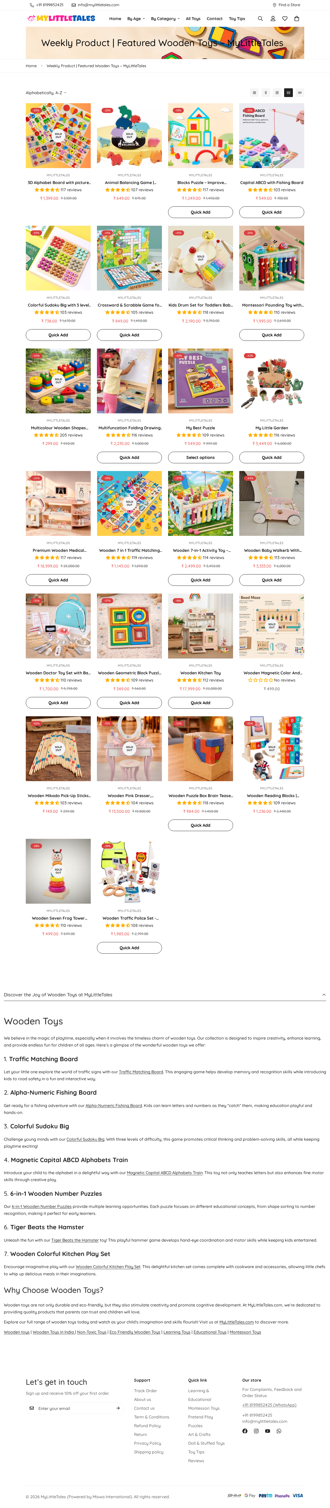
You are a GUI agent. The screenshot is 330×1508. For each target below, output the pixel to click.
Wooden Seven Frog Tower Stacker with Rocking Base (58, 918)
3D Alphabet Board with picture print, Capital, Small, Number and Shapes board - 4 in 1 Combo (58, 183)
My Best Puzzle (200, 427)
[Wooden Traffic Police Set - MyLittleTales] (129, 871)
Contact (215, 18)
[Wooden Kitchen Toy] (200, 626)
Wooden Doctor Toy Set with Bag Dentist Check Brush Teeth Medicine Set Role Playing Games (58, 673)
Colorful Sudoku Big (85, 1139)
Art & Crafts (199, 1434)
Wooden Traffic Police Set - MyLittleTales (129, 918)
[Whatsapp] (279, 1431)
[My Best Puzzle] (200, 380)
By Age (134, 18)
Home (115, 18)
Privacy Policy (147, 1443)
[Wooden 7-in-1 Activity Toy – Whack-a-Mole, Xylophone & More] (200, 503)
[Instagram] (256, 1431)
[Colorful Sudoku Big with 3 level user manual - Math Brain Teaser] (58, 258)
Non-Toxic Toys (91, 1332)
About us (142, 1399)
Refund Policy (147, 1425)
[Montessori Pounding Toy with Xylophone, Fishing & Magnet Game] (271, 258)
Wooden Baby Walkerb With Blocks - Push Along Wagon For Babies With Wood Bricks (271, 550)
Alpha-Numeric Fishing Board (114, 1105)
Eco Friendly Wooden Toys (135, 1332)
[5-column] (299, 92)
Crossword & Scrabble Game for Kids (129, 305)
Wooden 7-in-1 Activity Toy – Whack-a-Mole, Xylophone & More (200, 550)
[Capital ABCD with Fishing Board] (271, 135)
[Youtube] (267, 1431)
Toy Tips (237, 18)
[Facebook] (245, 1431)
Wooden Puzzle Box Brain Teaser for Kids (201, 796)
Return (140, 1434)
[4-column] (288, 92)
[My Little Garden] (271, 380)
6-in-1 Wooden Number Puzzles (42, 1206)
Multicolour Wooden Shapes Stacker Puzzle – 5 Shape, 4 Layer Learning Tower (58, 428)
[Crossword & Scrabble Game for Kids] (129, 258)
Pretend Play (200, 1416)
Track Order (145, 1390)
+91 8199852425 (257, 1415)
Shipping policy (148, 1451)
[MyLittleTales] (61, 18)
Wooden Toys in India (54, 1332)
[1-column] (254, 92)
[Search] (260, 18)
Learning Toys (177, 1332)
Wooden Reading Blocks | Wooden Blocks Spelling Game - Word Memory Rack (272, 796)
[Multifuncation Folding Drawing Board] (129, 380)
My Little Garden (271, 427)
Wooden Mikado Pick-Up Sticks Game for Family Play (58, 796)
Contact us (144, 1408)
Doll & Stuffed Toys (206, 1443)
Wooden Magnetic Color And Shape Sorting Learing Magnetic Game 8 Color (272, 673)
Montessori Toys (245, 1332)
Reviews (196, 1460)
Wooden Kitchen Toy (200, 672)
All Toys (193, 18)
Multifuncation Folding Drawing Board (129, 428)
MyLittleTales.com (236, 1321)
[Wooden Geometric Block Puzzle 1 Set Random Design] (129, 626)
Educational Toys (210, 1332)
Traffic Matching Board (141, 1071)
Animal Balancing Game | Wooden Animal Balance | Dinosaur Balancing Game (129, 183)
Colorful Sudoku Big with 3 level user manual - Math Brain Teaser (58, 305)
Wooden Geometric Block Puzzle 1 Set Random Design (129, 673)
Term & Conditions (151, 1416)
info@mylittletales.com (264, 1421)
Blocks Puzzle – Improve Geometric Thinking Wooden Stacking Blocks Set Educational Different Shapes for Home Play (200, 183)
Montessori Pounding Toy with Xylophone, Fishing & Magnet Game (271, 305)
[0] (297, 18)
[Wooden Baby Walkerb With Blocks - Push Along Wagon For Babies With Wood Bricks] (271, 503)
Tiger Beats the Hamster (75, 1240)
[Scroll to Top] (320, 1480)
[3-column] (277, 92)
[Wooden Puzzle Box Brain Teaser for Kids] (200, 748)
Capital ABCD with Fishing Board (271, 182)
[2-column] (265, 92)
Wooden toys (17, 1332)
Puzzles (195, 1425)
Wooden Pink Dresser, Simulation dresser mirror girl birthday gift (129, 796)
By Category (163, 18)
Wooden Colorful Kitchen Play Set (108, 1266)
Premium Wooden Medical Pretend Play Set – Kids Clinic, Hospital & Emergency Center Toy (58, 550)
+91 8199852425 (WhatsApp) (269, 1404)
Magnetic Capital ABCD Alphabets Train (165, 1172)
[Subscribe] (118, 1408)
